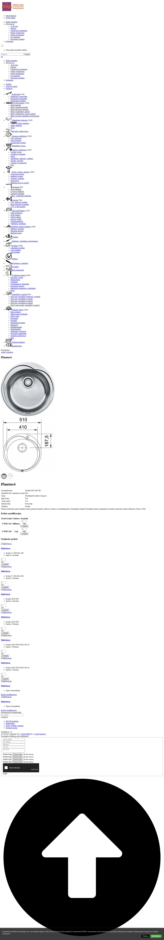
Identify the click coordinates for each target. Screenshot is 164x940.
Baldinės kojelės (17, 176)
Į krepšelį (24, 526)
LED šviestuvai (16, 213)
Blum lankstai (16, 105)
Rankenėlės (16, 94)
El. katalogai (15, 37)
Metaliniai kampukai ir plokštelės (23, 288)
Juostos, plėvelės (17, 161)
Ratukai (15, 259)
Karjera (13, 28)
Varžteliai (14, 282)
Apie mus (14, 26)
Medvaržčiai (15, 280)
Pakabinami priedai (18, 323)
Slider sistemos (16, 125)
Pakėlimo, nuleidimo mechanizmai (25, 241)
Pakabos (15, 237)
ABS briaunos (16, 141)
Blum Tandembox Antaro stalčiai (23, 114)
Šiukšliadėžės (16, 329)
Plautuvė (9, 89)
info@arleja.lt (11, 16)
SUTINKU (156, 936)
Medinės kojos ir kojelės (20, 183)
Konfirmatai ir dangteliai (20, 284)
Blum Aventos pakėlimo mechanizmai (25, 116)
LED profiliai (16, 217)
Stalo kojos (15, 181)
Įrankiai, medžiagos (19, 150)
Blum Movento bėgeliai (19, 109)
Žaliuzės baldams (18, 342)
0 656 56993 (10, 18)
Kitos (13, 128)
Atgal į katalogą (7, 352)
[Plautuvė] (28, 416)
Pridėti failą (7, 754)
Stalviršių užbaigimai (18, 334)
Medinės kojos (16, 233)
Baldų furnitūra (11, 22)
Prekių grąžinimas (17, 35)
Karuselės (14, 318)
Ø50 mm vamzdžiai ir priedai (22, 303)
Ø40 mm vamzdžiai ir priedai (22, 301)
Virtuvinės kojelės (17, 174)
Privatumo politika (17, 39)
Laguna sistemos (23, 123)
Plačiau (145, 936)
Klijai (13, 156)
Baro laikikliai (16, 189)
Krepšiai (14, 321)
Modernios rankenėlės (19, 96)
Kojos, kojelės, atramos (20, 172)
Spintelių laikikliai (17, 194)
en (2, 57)
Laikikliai (15, 187)
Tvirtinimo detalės (18, 275)
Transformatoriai (17, 221)
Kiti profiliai (15, 252)
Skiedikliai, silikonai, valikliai (22, 159)
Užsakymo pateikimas (19, 31)
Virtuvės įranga (11, 86)
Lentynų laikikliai (17, 192)
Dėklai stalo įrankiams (19, 314)
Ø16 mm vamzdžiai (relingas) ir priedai (25, 297)
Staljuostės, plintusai (18, 331)
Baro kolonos (16, 312)
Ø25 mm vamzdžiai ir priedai (22, 299)
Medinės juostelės (17, 229)
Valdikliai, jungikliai (18, 224)
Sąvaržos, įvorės (17, 277)
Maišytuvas (5, 548)
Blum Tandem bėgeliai (19, 107)
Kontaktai (9, 41)
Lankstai (15, 200)
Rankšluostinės (16, 327)
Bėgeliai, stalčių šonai (20, 131)
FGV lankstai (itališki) (19, 202)
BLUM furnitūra (18, 103)
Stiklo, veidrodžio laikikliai (21, 196)
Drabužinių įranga (18, 146)
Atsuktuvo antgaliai (18, 154)
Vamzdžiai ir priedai (19, 294)
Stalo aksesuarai (18, 270)
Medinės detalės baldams (21, 227)
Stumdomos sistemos (20, 120)
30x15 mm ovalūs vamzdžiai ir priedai (25, 305)
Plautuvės (14, 325)
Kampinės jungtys (17, 286)
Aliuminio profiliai (18, 248)
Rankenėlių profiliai (18, 101)
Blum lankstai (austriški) (20, 204)
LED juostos (15, 215)
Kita (12, 165)
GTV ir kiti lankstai (18, 207)
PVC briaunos (16, 138)
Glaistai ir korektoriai (19, 163)
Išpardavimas (17, 346)
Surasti (27, 54)
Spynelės (15, 267)
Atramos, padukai (17, 179)
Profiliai (15, 246)
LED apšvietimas (18, 211)
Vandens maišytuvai (18, 336)
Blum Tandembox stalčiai (20, 112)
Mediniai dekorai (17, 231)
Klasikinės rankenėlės (19, 99)
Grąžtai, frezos (16, 152)
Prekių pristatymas (17, 33)
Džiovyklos (15, 316)
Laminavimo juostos (18, 143)
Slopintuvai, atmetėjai (20, 263)
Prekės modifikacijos (9, 695)
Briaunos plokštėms (19, 136)
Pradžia (8, 84)
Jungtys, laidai (16, 219)
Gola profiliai (16, 250)
